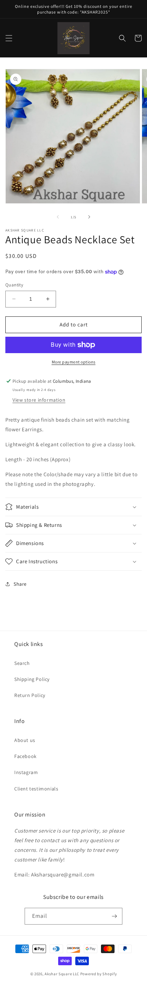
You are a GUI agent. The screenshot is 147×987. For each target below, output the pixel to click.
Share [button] (20, 584)
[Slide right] (89, 217)
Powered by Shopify (98, 973)
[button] (9, 38)
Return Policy (29, 695)
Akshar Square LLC (62, 973)
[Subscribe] (114, 916)
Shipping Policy (32, 679)
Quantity (14, 285)
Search (22, 663)
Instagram (26, 772)
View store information (38, 400)
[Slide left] (58, 217)
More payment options (74, 362)
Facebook (25, 756)
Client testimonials (36, 788)
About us (24, 740)
